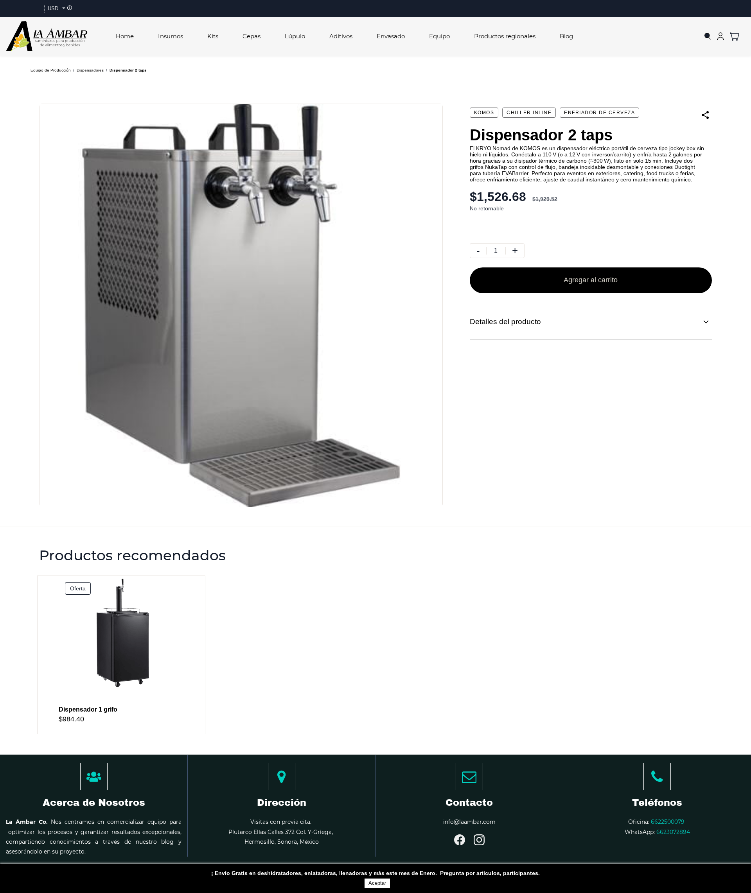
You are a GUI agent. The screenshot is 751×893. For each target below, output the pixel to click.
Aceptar (377, 883)
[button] (737, 36)
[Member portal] (720, 36)
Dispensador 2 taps (128, 70)
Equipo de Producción (51, 70)
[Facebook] (459, 840)
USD (53, 8)
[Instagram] (479, 840)
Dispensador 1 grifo (88, 709)
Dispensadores (90, 70)
